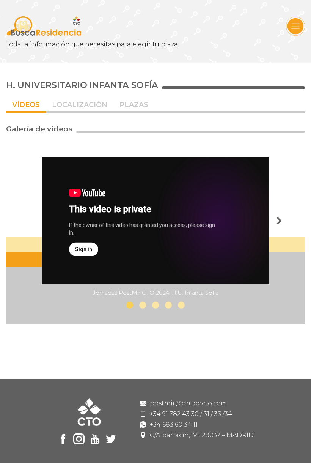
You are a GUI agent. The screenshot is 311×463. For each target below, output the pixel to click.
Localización (79, 104)
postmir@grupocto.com (188, 403)
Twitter (110, 439)
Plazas (133, 104)
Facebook (63, 439)
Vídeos (26, 104)
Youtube (95, 439)
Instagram (79, 439)
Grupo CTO (44, 26)
